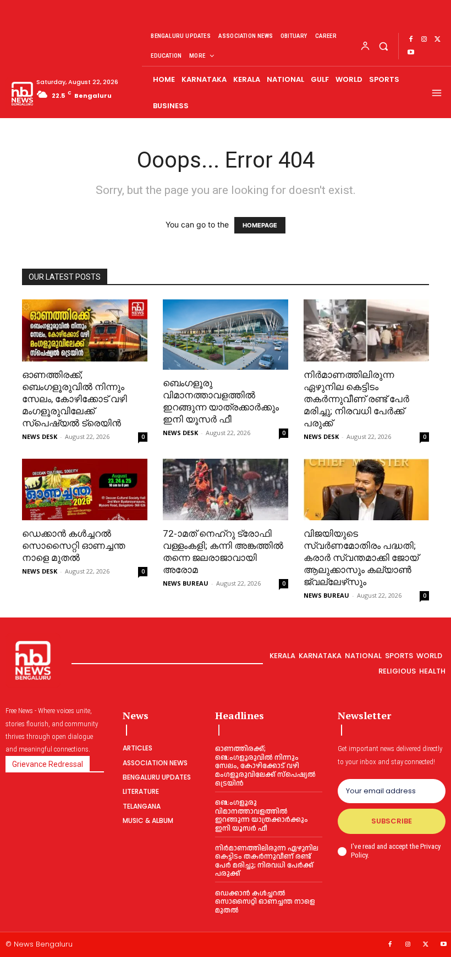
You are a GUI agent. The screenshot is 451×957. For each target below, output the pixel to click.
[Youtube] (410, 52)
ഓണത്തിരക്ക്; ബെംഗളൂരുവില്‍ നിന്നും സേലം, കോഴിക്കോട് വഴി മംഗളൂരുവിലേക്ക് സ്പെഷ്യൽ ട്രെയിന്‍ (74, 399)
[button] (383, 46)
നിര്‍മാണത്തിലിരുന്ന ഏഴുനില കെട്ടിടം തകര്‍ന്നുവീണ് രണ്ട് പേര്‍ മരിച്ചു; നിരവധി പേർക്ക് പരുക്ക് (356, 399)
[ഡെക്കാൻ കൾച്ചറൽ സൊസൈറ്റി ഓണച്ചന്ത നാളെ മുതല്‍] (84, 490)
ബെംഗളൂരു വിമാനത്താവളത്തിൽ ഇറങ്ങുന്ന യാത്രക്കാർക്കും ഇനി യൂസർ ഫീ (261, 815)
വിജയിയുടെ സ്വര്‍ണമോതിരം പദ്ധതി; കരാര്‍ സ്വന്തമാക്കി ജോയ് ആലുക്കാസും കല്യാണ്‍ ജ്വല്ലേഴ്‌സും (361, 557)
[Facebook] (410, 39)
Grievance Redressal (47, 764)
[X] (437, 39)
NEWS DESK (39, 436)
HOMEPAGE (260, 225)
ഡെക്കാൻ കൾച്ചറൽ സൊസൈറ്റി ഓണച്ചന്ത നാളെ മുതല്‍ (73, 545)
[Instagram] (424, 39)
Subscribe (391, 821)
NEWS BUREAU (185, 583)
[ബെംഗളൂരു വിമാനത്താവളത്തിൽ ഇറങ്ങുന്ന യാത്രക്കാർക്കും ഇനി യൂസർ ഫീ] (225, 334)
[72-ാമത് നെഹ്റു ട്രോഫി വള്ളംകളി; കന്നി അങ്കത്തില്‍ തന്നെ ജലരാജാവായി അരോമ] (225, 490)
